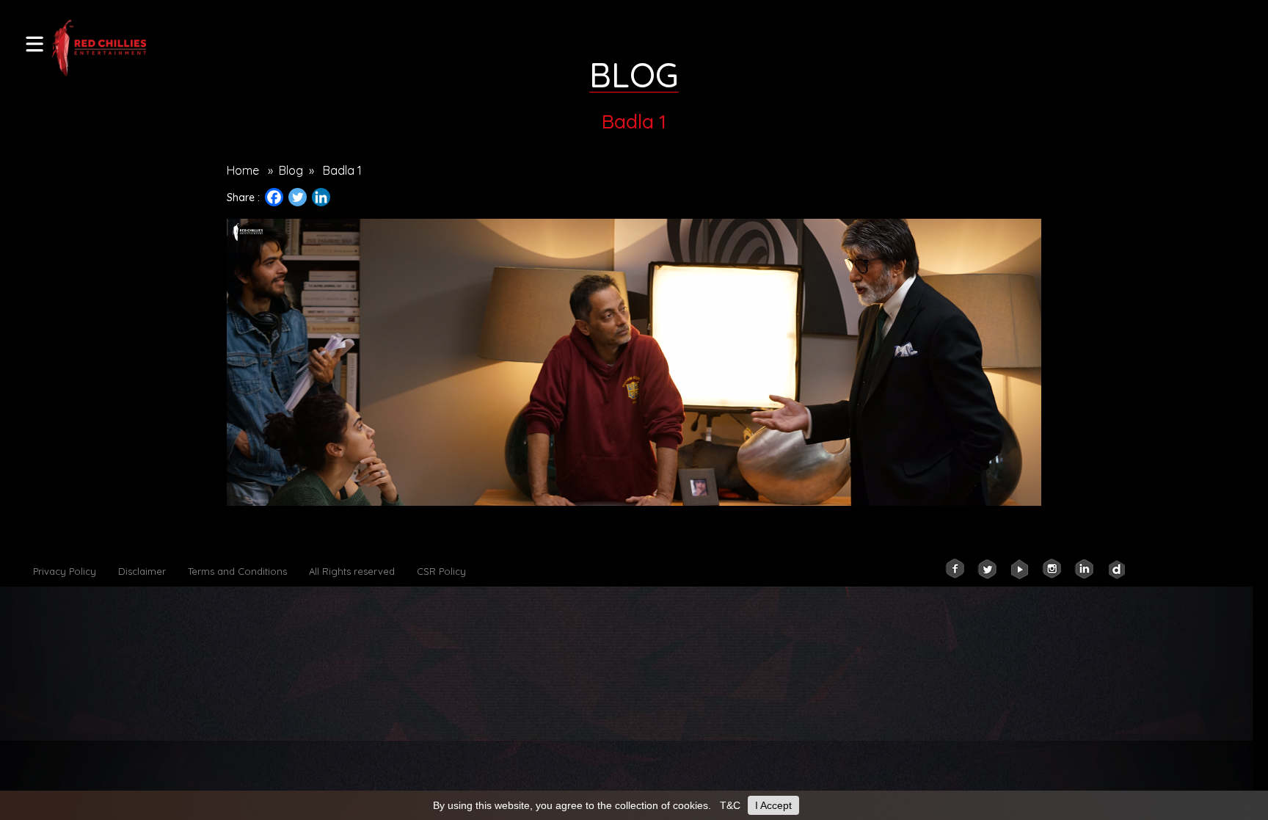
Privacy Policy (64, 571)
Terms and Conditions (237, 571)
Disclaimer (142, 571)
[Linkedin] (321, 197)
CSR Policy (441, 571)
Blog (291, 170)
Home (243, 170)
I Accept (773, 805)
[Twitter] (297, 197)
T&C (730, 805)
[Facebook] (274, 197)
